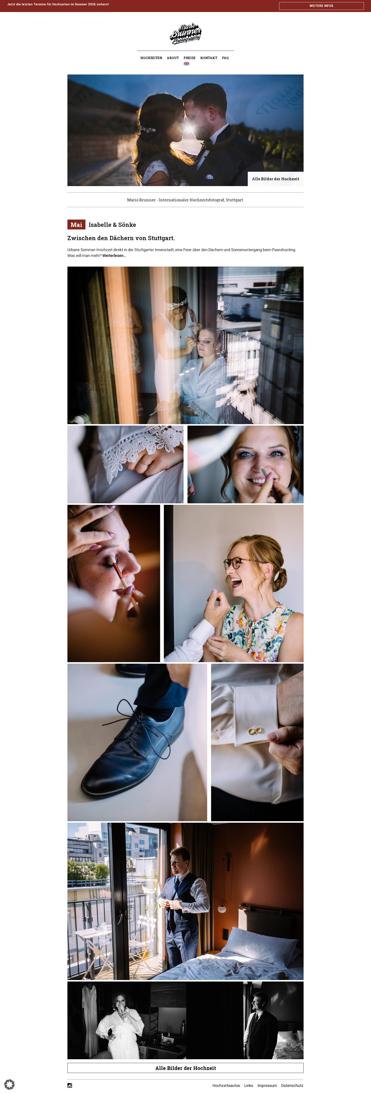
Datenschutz (292, 1085)
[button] (9, 1084)
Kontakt (208, 58)
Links (248, 1085)
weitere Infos (321, 6)
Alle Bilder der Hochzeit (185, 1068)
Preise (190, 58)
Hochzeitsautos (226, 1085)
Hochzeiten (151, 58)
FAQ (225, 58)
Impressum (267, 1085)
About (173, 58)
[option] (185, 130)
